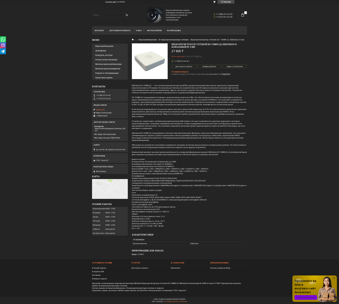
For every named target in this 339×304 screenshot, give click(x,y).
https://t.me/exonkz (104, 112)
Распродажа (174, 30)
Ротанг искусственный (106, 59)
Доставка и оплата (120, 30)
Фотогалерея (154, 30)
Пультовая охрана (104, 77)
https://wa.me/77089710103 (109, 138)
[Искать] (126, 15)
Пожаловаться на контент (176, 301)
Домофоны (100, 50)
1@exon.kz (100, 110)
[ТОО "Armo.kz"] (155, 15)
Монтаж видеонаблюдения (108, 64)
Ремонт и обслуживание (107, 73)
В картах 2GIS (98, 271)
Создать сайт (110, 2)
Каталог (99, 30)
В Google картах (99, 268)
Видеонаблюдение (148, 40)
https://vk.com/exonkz (107, 134)
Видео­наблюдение (104, 46)
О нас (139, 30)
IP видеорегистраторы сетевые (174, 40)
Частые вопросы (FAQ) (220, 268)
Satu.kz (182, 299)
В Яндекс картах (99, 278)
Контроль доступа (104, 55)
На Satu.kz (96, 275)
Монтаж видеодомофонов (107, 68)
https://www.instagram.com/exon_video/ (110, 129)
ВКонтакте (175, 268)
